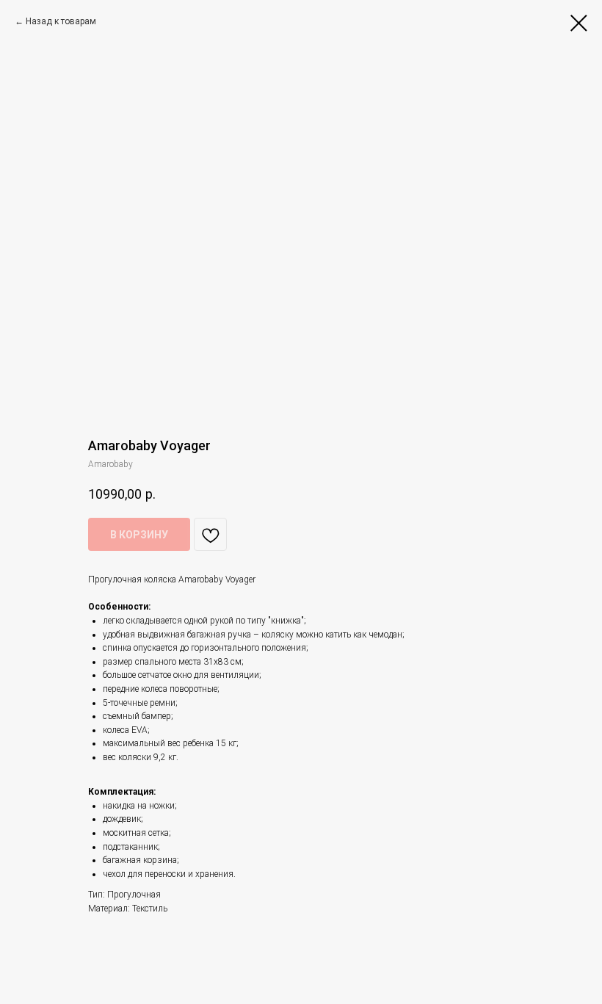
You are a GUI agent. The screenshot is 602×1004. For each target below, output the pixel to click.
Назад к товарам (61, 21)
